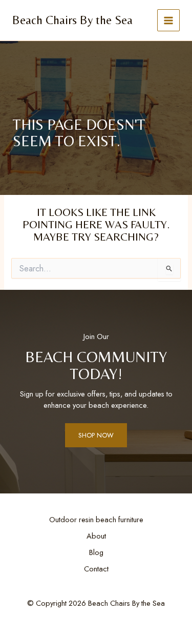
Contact (96, 568)
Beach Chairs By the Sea (72, 20)
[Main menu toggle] (168, 20)
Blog (96, 552)
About (96, 535)
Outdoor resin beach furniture (96, 519)
